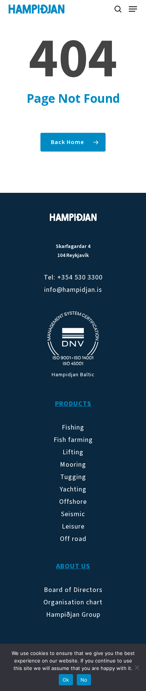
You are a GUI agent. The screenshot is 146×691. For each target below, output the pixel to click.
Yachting (73, 489)
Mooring (73, 464)
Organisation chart (73, 602)
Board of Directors (73, 590)
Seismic (73, 514)
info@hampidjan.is (73, 289)
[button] (133, 9)
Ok (66, 680)
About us (73, 566)
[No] (136, 667)
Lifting (73, 452)
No (84, 680)
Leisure (73, 526)
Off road (73, 539)
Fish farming (73, 440)
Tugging (73, 477)
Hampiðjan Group (73, 614)
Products (73, 404)
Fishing (73, 427)
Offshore (73, 501)
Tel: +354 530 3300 (73, 277)
